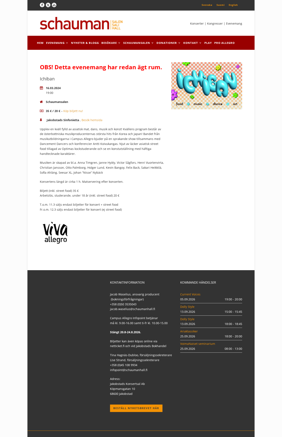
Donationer (166, 43)
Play (208, 43)
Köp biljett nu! (73, 111)
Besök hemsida (92, 120)
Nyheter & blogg (85, 43)
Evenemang (55, 43)
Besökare (109, 43)
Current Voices (190, 294)
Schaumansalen (136, 43)
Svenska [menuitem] (207, 4)
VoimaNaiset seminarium (197, 344)
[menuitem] (207, 4)
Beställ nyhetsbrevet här (136, 408)
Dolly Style (187, 307)
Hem (40, 43)
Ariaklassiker (189, 331)
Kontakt (190, 43)
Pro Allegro (224, 43)
